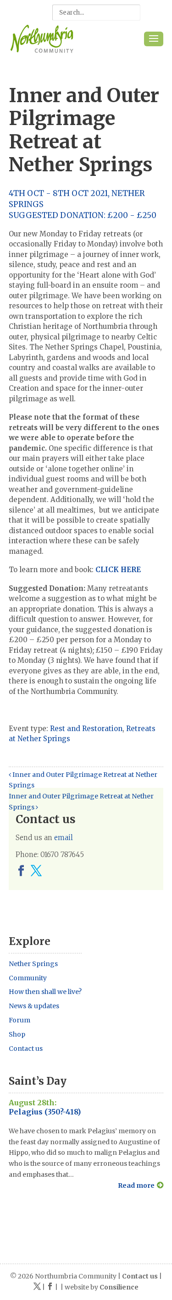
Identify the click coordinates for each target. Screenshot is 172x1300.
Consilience (119, 1287)
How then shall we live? (45, 992)
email (63, 837)
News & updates (34, 1006)
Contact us (26, 1048)
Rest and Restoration (86, 728)
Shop (17, 1034)
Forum (19, 1020)
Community (28, 978)
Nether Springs (33, 964)
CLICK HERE (118, 569)
